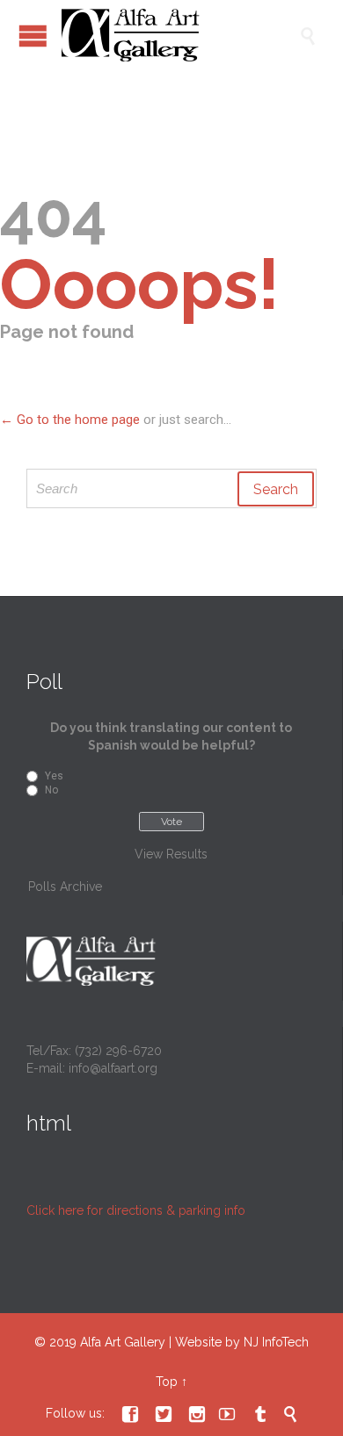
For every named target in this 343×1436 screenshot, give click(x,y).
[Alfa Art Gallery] (180, 35)
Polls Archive (65, 887)
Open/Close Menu (33, 35)
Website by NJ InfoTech (242, 1342)
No (51, 790)
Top (167, 1382)
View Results (171, 854)
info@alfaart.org (113, 1068)
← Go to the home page (70, 419)
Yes (54, 776)
